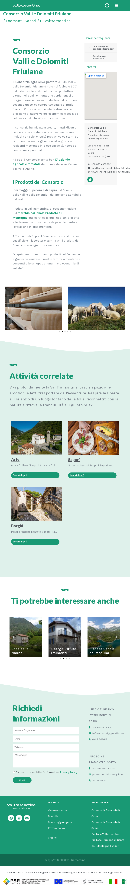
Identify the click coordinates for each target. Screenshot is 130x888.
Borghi (17, 525)
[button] (8, 308)
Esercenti (14, 20)
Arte (15, 459)
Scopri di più (20, 475)
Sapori (30, 20)
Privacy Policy (68, 772)
